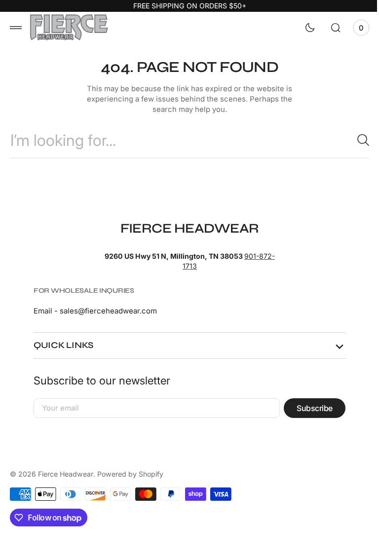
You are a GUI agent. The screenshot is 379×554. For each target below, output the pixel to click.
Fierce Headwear (65, 474)
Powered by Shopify (130, 474)
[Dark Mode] (302, 27)
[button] (16, 28)
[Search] (352, 140)
